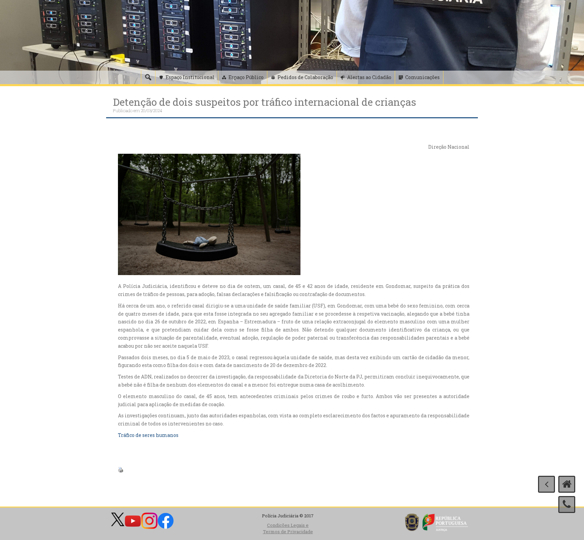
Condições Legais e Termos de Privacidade (288, 528)
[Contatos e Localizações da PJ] (566, 504)
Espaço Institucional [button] (190, 77)
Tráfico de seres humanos (148, 435)
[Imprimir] (120, 469)
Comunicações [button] (422, 77)
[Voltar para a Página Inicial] (566, 484)
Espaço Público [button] (246, 77)
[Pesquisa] (148, 77)
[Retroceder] (546, 484)
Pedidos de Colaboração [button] (305, 77)
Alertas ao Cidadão (369, 77)
